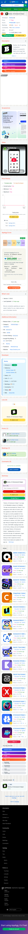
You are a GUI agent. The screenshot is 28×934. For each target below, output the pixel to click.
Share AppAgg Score (14, 287)
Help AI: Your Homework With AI (19, 674)
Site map (5, 820)
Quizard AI (24, 582)
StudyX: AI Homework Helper (19, 566)
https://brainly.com (15, 349)
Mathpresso (24, 555)
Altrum (23, 690)
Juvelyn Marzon (15, 433)
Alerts (5, 860)
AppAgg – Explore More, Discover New (16, 915)
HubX (23, 636)
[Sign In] (26, 2)
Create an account (14, 929)
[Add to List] (10, 561)
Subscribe (11, 393)
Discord (6, 883)
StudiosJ (24, 703)
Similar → (6, 61)
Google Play (7, 35)
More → (14, 741)
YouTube (6, 871)
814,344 (20, 9)
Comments (5, 843)
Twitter (6, 880)
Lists (4, 834)
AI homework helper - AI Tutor (19, 701)
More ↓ (14, 55)
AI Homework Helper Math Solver (19, 688)
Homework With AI (18, 620)
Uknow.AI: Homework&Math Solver (19, 607)
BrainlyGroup (14, 346)
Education (16, 555)
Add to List (21, 35)
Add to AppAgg (14, 801)
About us (5, 814)
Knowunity (24, 663)
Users (4, 831)
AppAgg (14, 453)
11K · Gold (24, 736)
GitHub (6, 877)
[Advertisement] (14, 90)
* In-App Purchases (18, 183)
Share (14, 491)
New (4, 851)
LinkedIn (6, 874)
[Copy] (25, 41)
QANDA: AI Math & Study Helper (19, 553)
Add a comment (16, 27)
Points (4, 837)
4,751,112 (8, 9)
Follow (15, 365)
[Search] (25, 5)
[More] (25, 561)
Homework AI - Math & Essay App (19, 634)
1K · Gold (23, 723)
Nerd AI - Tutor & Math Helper (19, 647)
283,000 (15, 22)
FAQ (4, 811)
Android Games (10, 372)
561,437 (6, 905)
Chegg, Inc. (24, 595)
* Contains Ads (8, 183)
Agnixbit (23, 730)
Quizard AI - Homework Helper (19, 580)
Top (4, 854)
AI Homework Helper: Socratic (19, 728)
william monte (14, 440)
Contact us (6, 817)
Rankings (5, 840)
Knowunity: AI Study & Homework (19, 661)
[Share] (2, 14)
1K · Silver (23, 696)
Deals (4, 857)
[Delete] (13, 780)
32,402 (6, 900)
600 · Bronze (24, 709)
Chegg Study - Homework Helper (19, 593)
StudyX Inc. (24, 568)
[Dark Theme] (23, 2)
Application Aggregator (18, 887)
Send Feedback (7, 823)
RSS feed (11, 542)
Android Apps (10, 370)
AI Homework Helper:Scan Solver (19, 715)
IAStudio (24, 676)
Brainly (8, 343)
